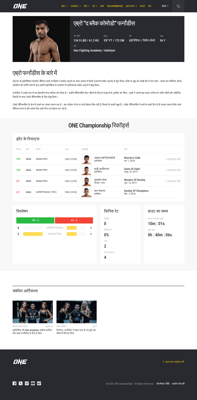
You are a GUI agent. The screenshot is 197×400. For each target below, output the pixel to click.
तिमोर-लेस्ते (149, 40)
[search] (178, 6)
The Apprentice (115, 6)
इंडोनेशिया (134, 40)
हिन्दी (164, 6)
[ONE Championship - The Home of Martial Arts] (20, 6)
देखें (85, 6)
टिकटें (142, 6)
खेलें (102, 6)
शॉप (149, 6)
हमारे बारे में (130, 6)
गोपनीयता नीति (162, 383)
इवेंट (63, 6)
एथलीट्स (74, 6)
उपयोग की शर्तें (178, 383)
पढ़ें (93, 6)
